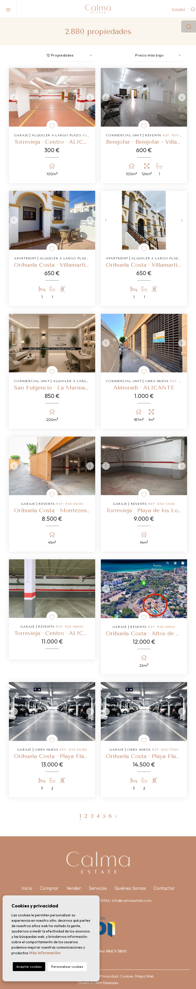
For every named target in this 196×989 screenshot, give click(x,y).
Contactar (164, 888)
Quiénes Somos (130, 888)
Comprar (49, 888)
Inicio (26, 888)
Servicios (98, 888)
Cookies (126, 976)
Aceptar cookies (29, 966)
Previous (14, 97)
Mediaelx (110, 982)
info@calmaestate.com (132, 900)
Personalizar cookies (67, 966)
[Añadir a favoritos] (52, 125)
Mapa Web (144, 976)
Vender (73, 888)
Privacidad (109, 976)
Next (90, 97)
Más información (44, 952)
